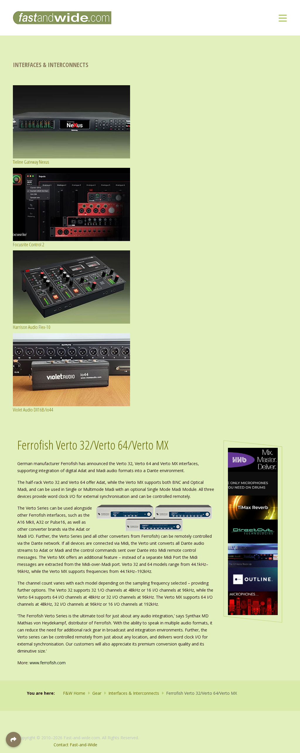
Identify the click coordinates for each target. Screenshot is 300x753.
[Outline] (253, 579)
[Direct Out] (253, 531)
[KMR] (253, 602)
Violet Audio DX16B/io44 (33, 409)
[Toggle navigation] (282, 17)
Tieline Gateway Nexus (31, 161)
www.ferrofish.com (48, 662)
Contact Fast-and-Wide (75, 744)
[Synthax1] (253, 483)
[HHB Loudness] (253, 459)
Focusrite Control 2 (28, 244)
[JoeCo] (253, 555)
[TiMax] (253, 507)
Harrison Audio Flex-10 (31, 327)
